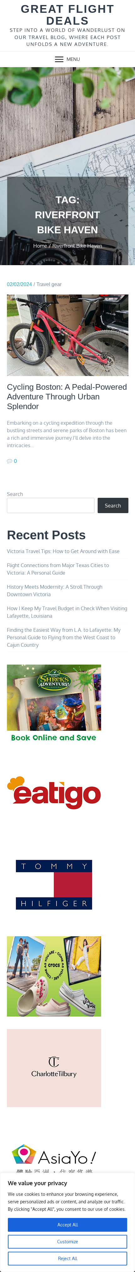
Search (15, 494)
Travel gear (49, 284)
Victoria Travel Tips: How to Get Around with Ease (63, 551)
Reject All (67, 1258)
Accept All (67, 1224)
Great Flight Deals (68, 14)
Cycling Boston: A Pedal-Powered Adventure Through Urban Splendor (67, 396)
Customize (67, 1241)
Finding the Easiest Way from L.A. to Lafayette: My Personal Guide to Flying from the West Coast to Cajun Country (64, 637)
